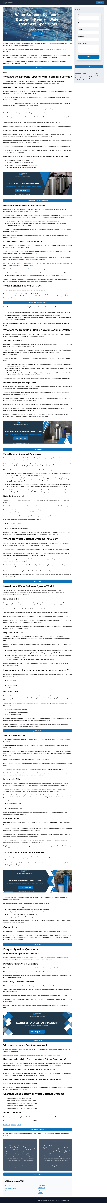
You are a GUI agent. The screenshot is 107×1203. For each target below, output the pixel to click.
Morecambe (6, 1124)
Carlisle (40, 1190)
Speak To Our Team (38, 730)
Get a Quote (37, 33)
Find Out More (38, 449)
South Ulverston (9, 1186)
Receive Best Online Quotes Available (38, 200)
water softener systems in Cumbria (23, 269)
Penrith (7, 1191)
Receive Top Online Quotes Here (38, 302)
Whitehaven (41, 1185)
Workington (41, 1187)
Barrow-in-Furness (10, 1188)
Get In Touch (37, 944)
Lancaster (13, 1124)
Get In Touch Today (38, 67)
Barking (19, 1124)
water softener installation (54, 43)
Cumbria (40, 1192)
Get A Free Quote (37, 1174)
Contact (100, 2)
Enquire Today (38, 1040)
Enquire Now (37, 581)
